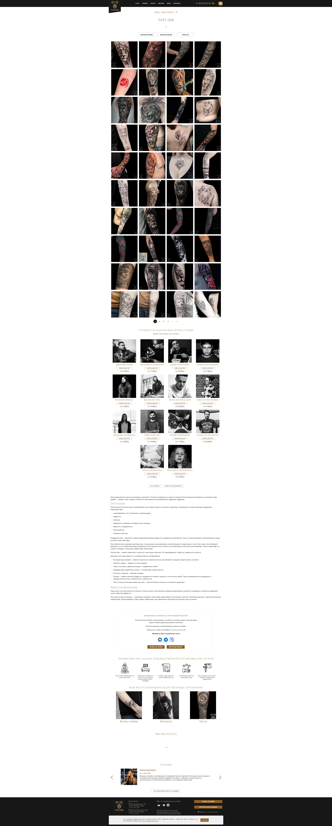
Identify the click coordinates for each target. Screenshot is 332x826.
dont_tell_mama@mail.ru (211, 812)
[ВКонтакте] (159, 805)
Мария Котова (152, 399)
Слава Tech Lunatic (208, 435)
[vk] (160, 640)
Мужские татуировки (146, 34)
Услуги (152, 3)
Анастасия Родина (207, 399)
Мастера (161, 3)
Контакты (176, 3)
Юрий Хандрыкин (180, 435)
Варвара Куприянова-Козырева (157, 770)
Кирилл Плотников (207, 364)
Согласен (205, 820)
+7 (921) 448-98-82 (134, 813)
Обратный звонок (175, 647)
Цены (169, 3)
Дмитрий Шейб (124, 364)
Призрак (166, 721)
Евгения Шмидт (124, 399)
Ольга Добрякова (152, 470)
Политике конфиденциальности (149, 821)
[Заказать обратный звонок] (220, 3)
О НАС (137, 3)
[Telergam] (166, 640)
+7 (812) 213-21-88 (205, 3)
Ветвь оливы (129, 721)
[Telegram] (163, 805)
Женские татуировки (166, 34)
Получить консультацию (208, 807)
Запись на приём (156, 647)
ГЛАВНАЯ (157, 12)
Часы (203, 721)
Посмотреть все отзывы (166, 791)
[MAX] (168, 805)
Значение (154, 486)
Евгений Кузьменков (152, 364)
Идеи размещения (173, 486)
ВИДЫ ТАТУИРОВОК (167, 12)
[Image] (124, 351)
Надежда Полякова (124, 435)
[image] (124, 54)
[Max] (172, 640)
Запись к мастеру (124, 368)
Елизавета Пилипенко (180, 470)
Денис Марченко (179, 364)
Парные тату (185, 34)
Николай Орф (152, 435)
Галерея (145, 3)
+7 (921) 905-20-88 (134, 807)
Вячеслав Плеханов (180, 399)
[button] (112, 777)
